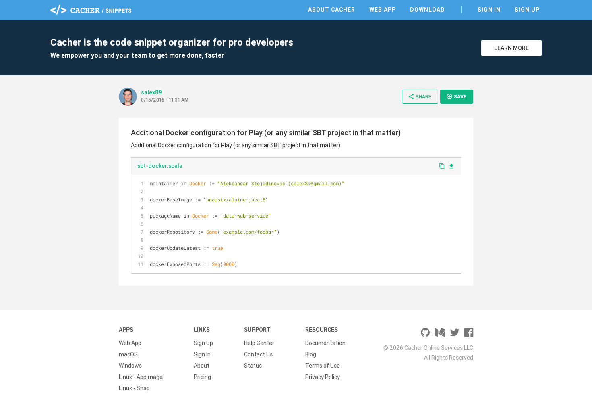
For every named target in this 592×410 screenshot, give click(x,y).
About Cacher (331, 9)
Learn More (511, 48)
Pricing (202, 377)
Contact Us (258, 354)
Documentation (325, 343)
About (201, 365)
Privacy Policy (322, 377)
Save (456, 96)
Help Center (259, 343)
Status (253, 365)
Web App (382, 9)
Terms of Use (322, 365)
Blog (310, 354)
